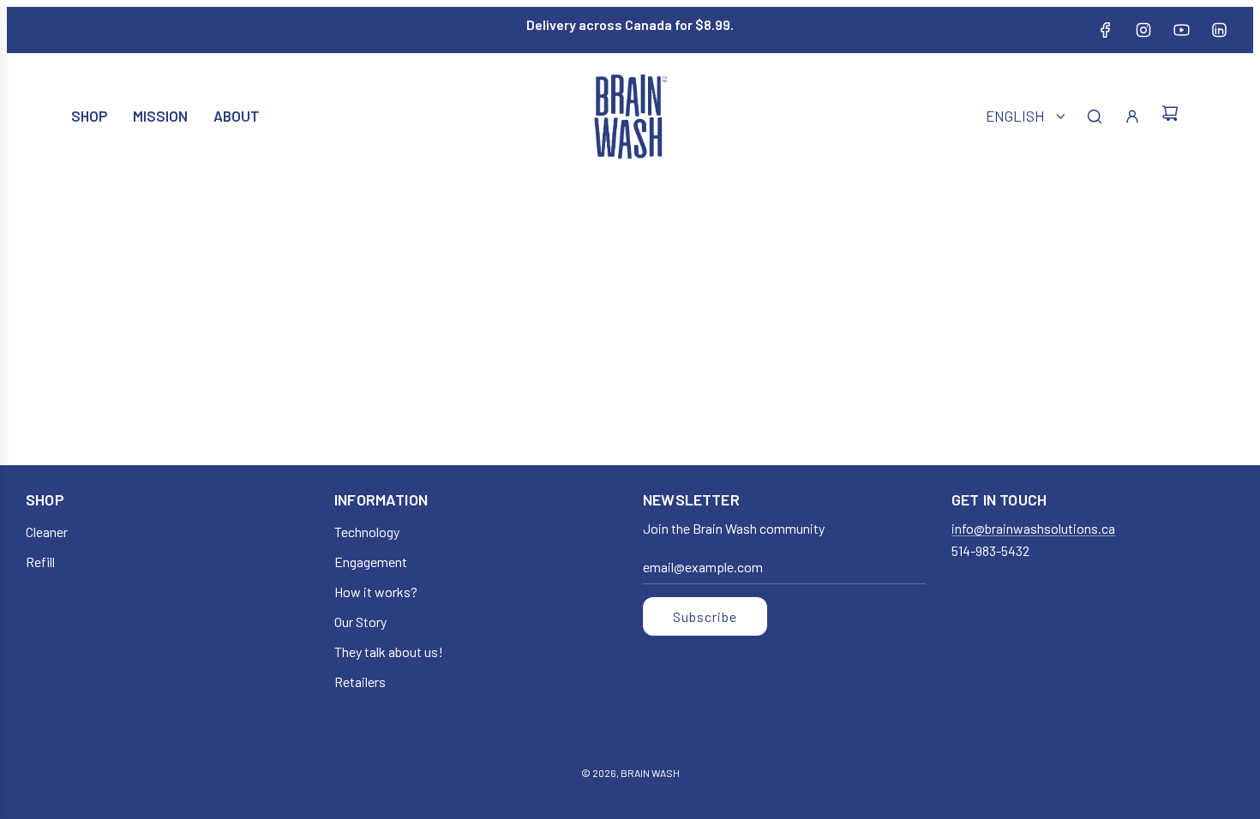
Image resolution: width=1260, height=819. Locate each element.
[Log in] (1132, 116)
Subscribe (705, 616)
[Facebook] (1106, 30)
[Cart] (1170, 116)
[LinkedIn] (1219, 30)
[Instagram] (1143, 30)
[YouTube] (1181, 30)
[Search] (1094, 116)
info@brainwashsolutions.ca (1033, 528)
